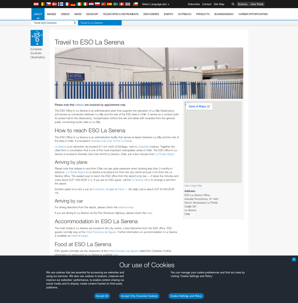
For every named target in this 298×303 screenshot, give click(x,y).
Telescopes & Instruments (121, 14)
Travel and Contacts (45, 22)
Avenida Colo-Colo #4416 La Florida (111, 140)
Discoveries (151, 14)
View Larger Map (193, 185)
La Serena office (141, 179)
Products (203, 14)
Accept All (102, 296)
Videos (65, 14)
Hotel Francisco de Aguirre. (101, 232)
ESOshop (92, 14)
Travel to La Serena (91, 22)
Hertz (121, 189)
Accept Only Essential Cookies (139, 296)
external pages (79, 235)
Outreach (184, 14)
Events (168, 14)
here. (116, 254)
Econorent (98, 189)
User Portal (257, 4)
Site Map (219, 4)
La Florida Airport (75, 172)
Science (242, 4)
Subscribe (194, 4)
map (149, 213)
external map (125, 207)
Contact (206, 4)
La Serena (60, 146)
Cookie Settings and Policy (186, 296)
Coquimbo (144, 146)
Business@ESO (224, 14)
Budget (110, 189)
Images (51, 14)
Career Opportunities (253, 14)
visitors (79, 104)
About (38, 14)
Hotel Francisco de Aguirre (123, 250)
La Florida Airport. (165, 154)
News (77, 14)
